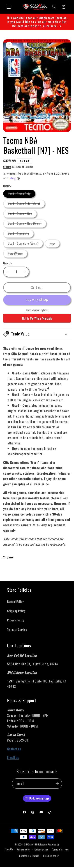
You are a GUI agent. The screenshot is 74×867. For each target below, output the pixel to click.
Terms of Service (17, 629)
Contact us (14, 748)
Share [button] (10, 557)
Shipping (7, 166)
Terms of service (60, 849)
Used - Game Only (21, 194)
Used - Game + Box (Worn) (27, 224)
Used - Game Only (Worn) (26, 204)
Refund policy (41, 849)
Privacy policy (24, 849)
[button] (8, 7)
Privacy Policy (15, 620)
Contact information (29, 855)
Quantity (8, 263)
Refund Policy (15, 601)
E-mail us (13, 757)
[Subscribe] (57, 783)
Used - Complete (21, 234)
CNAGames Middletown (35, 844)
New (55, 244)
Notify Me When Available (37, 318)
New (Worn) (17, 254)
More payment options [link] (37, 310)
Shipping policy (51, 855)
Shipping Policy (16, 611)
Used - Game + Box (22, 214)
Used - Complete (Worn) (25, 244)
